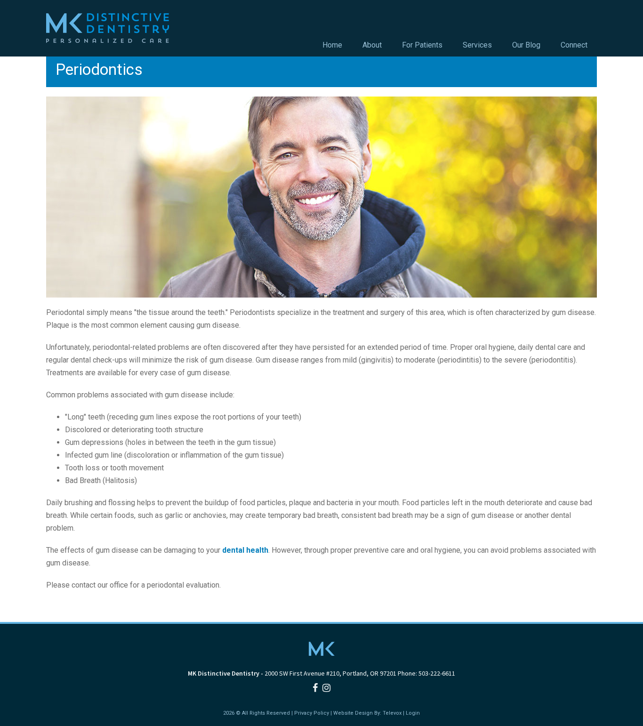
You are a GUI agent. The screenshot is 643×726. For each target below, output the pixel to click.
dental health (245, 550)
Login (413, 713)
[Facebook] (315, 688)
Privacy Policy (311, 713)
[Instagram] (326, 688)
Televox (392, 713)
